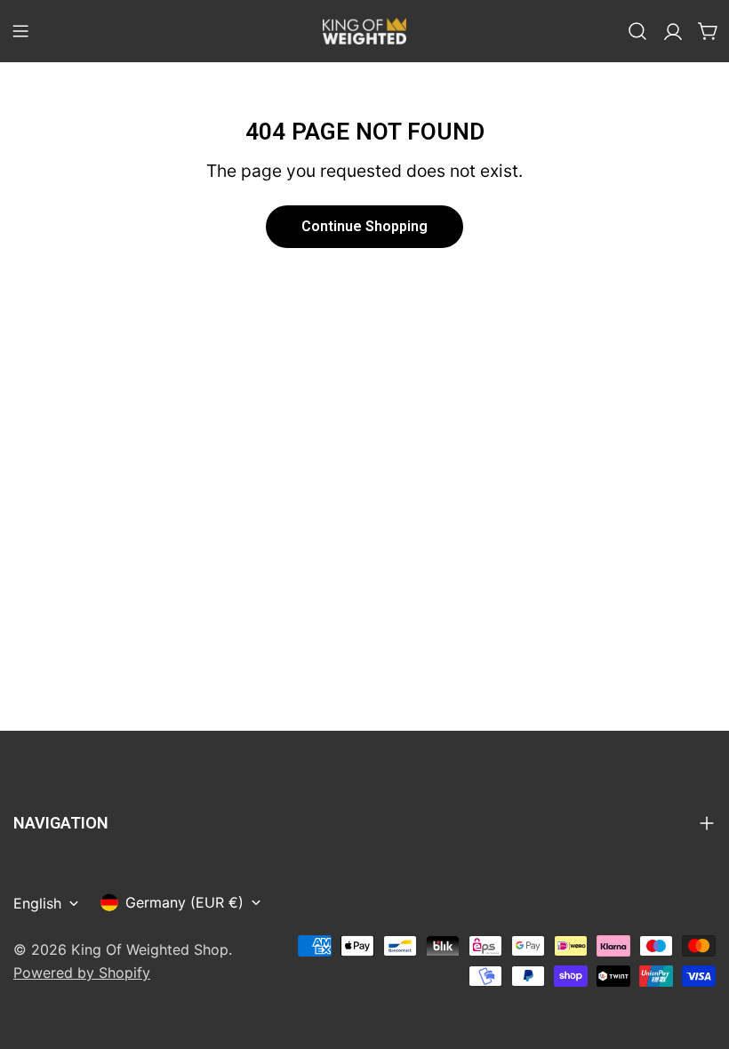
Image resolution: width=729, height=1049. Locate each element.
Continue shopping (364, 226)
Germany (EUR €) (184, 902)
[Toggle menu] (20, 31)
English (37, 903)
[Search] (637, 31)
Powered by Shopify (81, 972)
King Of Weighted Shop (149, 949)
